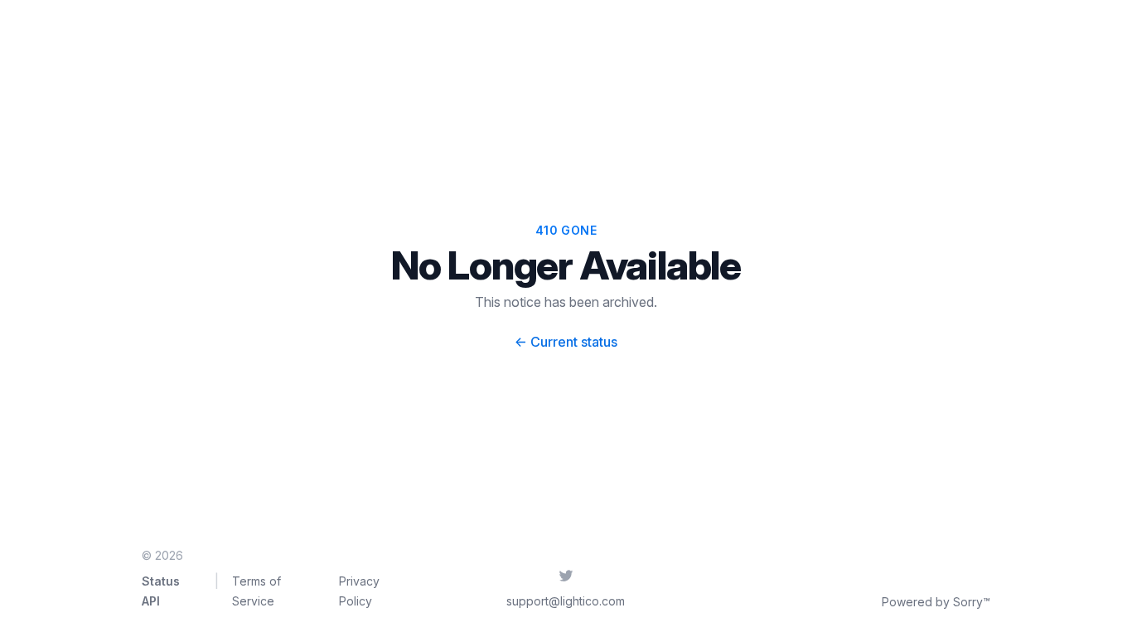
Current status (566, 341)
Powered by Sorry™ (936, 602)
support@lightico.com (565, 601)
